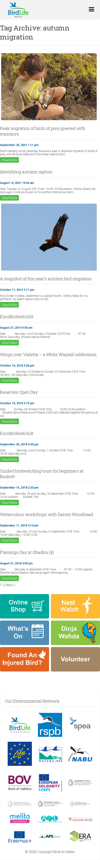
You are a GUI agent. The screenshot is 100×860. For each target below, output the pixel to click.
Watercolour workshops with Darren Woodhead (46, 514)
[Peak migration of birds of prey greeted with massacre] (49, 119)
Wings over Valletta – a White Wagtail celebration (48, 354)
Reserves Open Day (19, 392)
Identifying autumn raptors (26, 172)
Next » (10, 585)
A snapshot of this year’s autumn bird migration (46, 278)
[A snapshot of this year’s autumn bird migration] (49, 270)
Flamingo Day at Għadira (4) (27, 552)
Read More (9, 160)
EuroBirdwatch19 (16, 316)
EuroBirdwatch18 (16, 433)
